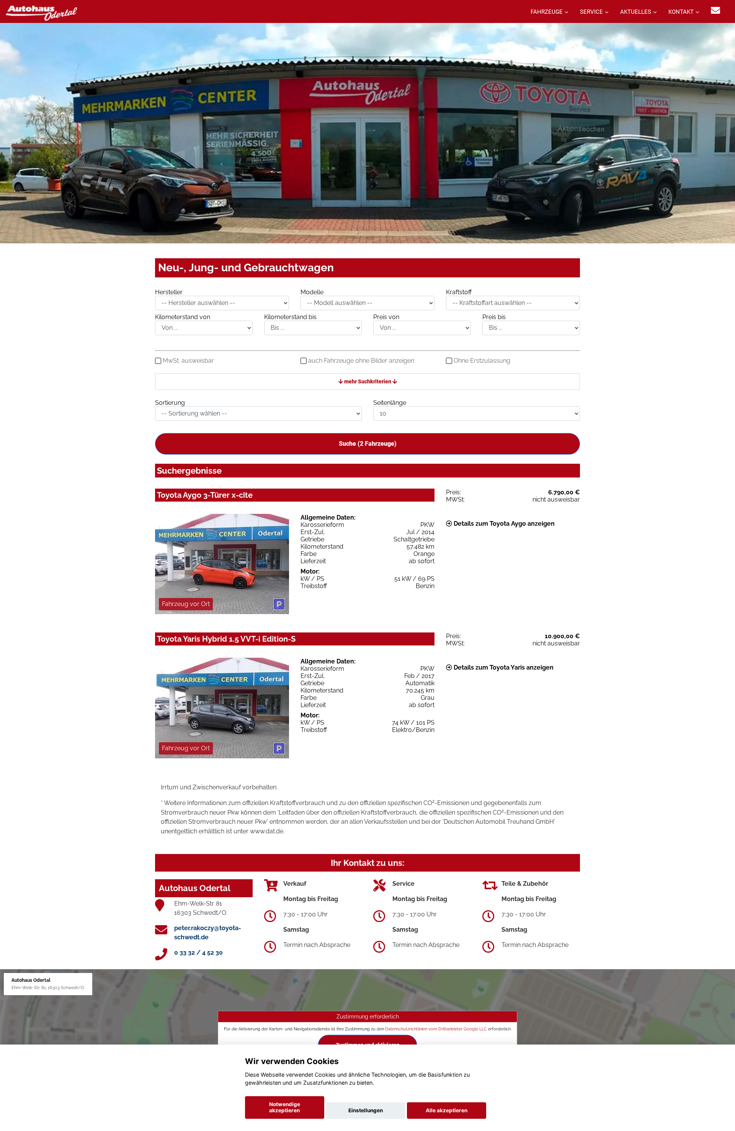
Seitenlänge (389, 402)
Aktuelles (635, 11)
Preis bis (494, 317)
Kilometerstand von (182, 317)
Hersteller (169, 292)
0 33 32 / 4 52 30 (198, 952)
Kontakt (681, 11)
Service (591, 11)
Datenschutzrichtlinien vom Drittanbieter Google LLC (436, 1028)
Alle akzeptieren (446, 1110)
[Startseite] (41, 12)
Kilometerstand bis (290, 317)
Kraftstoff (459, 292)
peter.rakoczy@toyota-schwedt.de (207, 932)
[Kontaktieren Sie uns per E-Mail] (715, 10)
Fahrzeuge (547, 11)
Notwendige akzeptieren (284, 1107)
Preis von (386, 317)
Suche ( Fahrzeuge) (368, 443)
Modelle (312, 292)
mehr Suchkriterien (367, 381)
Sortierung (170, 402)
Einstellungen (365, 1110)
